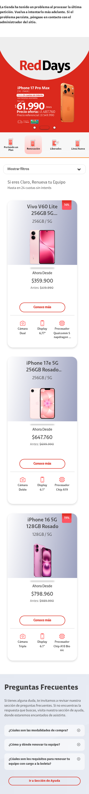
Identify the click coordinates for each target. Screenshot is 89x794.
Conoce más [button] (42, 307)
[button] (34, 128)
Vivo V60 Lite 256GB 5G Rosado (42, 210)
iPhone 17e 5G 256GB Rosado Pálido (42, 367)
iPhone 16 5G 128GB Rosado (42, 523)
